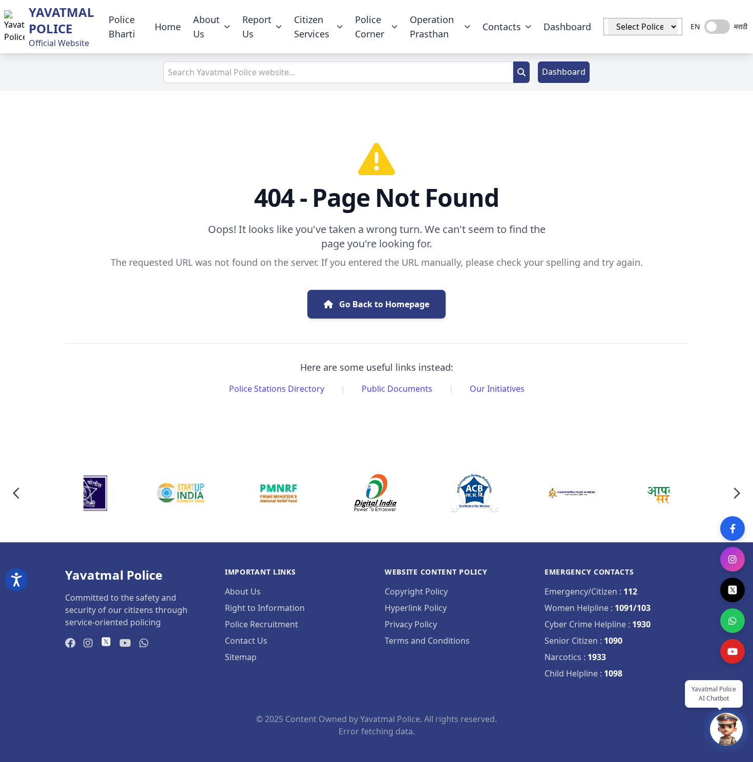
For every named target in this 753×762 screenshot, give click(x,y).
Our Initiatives (497, 388)
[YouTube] (732, 651)
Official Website (59, 43)
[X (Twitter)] (732, 590)
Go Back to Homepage (383, 304)
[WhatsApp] (732, 620)
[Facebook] (732, 528)
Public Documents (397, 388)
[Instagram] (732, 559)
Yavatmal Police (61, 20)
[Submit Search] (521, 72)
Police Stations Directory (276, 388)
